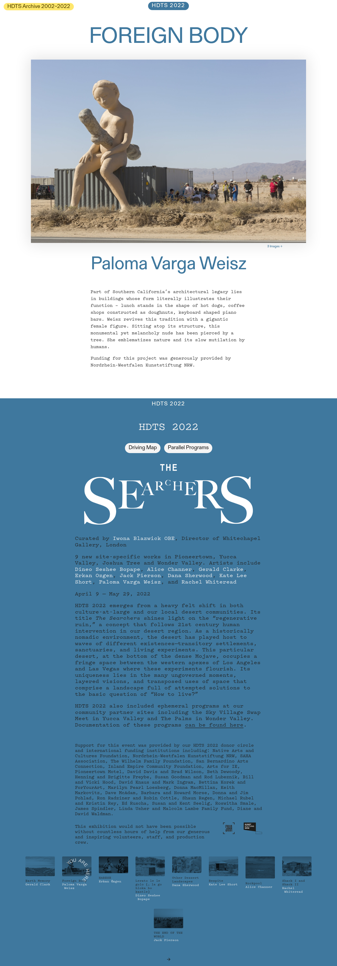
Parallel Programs (188, 448)
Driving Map (143, 448)
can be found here (214, 725)
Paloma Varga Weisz (168, 265)
